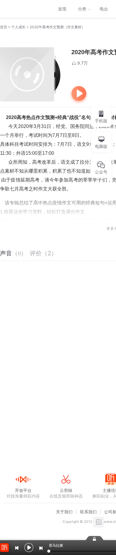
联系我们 (88, 511)
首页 (3, 27)
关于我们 (64, 511)
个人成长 (18, 27)
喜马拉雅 (23, 9)
